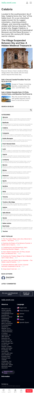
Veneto (5, 218)
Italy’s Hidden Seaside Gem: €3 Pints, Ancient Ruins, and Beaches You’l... (15, 252)
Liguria (5, 154)
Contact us (4, 384)
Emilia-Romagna (8, 138)
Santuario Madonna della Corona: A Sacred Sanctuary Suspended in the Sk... (14, 265)
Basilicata (6, 122)
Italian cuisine (7, 223)
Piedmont (6, 175)
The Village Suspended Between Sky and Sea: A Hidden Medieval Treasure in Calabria (16, 43)
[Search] (30, 110)
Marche (5, 165)
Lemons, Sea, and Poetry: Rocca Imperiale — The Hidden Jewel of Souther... (16, 261)
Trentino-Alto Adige (9, 202)
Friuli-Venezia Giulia (9, 143)
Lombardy (6, 159)
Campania (6, 133)
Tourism (5, 231)
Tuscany (5, 197)
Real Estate (6, 226)
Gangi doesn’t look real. (10, 269)
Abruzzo (5, 117)
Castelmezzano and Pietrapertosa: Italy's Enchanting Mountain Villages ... (14, 248)
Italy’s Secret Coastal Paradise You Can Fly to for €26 (15, 80)
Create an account (26, 293)
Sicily (4, 191)
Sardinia (5, 186)
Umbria (5, 207)
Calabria (5, 128)
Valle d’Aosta (6, 212)
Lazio (4, 149)
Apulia (5, 181)
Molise (5, 170)
